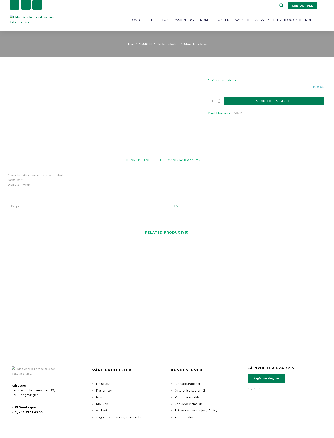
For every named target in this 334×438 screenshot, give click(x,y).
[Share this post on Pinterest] (270, 124)
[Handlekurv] (325, 6)
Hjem (130, 43)
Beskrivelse (138, 160)
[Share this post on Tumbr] (278, 124)
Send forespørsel (274, 101)
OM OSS (139, 20)
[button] (281, 5)
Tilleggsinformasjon (179, 160)
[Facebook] (14, 5)
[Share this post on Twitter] (262, 124)
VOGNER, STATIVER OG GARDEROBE (285, 20)
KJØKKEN (222, 20)
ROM (204, 20)
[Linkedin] (37, 5)
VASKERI (242, 20)
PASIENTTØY (184, 20)
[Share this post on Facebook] (254, 124)
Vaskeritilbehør (168, 43)
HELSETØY (159, 20)
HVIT (178, 206)
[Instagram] (26, 5)
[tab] (138, 160)
